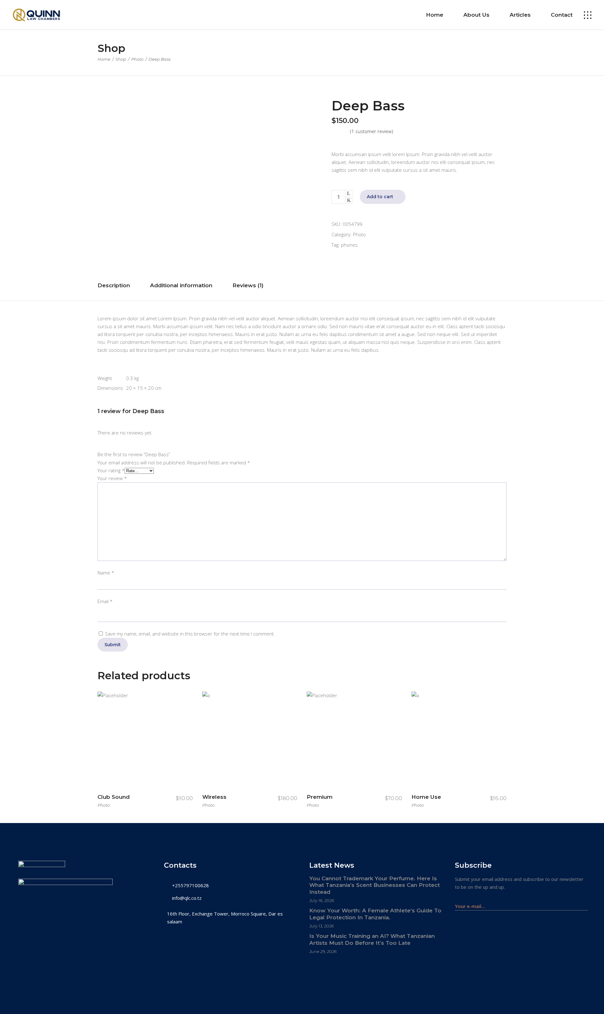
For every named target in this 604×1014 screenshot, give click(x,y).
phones (349, 245)
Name (106, 572)
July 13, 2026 (321, 925)
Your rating (111, 470)
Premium (320, 797)
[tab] (113, 285)
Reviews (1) (248, 285)
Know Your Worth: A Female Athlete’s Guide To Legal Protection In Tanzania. (375, 914)
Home (104, 59)
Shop (120, 59)
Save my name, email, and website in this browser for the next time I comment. (190, 633)
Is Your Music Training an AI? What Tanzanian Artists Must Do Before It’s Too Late (372, 939)
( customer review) (371, 131)
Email (105, 601)
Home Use (426, 797)
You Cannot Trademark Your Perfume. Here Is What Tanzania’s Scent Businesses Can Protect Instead (374, 885)
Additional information (181, 285)
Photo (137, 59)
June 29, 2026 (323, 951)
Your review (112, 478)
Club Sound (114, 797)
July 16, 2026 (321, 900)
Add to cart (380, 196)
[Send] (584, 903)
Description (114, 285)
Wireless (214, 797)
